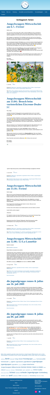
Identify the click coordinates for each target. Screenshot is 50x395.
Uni (16, 272)
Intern (16, 382)
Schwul (14, 88)
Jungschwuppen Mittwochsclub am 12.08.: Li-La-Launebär (24, 240)
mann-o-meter (9, 91)
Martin (24, 271)
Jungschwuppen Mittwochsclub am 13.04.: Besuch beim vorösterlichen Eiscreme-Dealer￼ (24, 103)
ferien (13, 90)
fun (20, 231)
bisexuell (12, 359)
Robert (24, 179)
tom (10, 92)
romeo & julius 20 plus (5, 372)
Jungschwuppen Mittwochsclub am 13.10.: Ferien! (24, 187)
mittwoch (3, 370)
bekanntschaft (11, 304)
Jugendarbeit (19, 87)
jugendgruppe (25, 178)
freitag (16, 359)
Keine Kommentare (10, 275)
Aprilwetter (11, 178)
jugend (13, 361)
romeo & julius (37, 370)
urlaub (16, 305)
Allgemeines (13, 87)
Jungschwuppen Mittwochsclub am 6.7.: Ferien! (24, 25)
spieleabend (15, 375)
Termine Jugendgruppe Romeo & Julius (34, 301)
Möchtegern (28, 271)
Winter (42, 375)
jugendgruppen (35, 231)
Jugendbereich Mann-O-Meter (28, 87)
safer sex (40, 344)
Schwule (18, 372)
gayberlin (16, 90)
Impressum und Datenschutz (16, 380)
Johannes (24, 231)
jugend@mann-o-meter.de (40, 388)
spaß (41, 91)
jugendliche (15, 364)
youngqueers (14, 92)
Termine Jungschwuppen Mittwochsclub (23, 88)
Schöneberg (21, 91)
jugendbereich (28, 361)
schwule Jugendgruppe (31, 91)
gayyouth (20, 90)
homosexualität (40, 359)
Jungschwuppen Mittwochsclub (36, 90)
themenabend (12, 305)
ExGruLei (15, 172)
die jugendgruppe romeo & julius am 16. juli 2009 (25, 282)
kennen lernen (9, 271)
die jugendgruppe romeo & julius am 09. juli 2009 (25, 315)
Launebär (14, 271)
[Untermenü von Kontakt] (5, 14)
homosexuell (20, 304)
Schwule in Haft (16, 392)
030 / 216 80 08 (38, 386)
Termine (10, 387)
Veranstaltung (9, 302)
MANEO (16, 390)
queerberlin (28, 369)
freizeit (21, 359)
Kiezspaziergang (10, 179)
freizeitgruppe (17, 231)
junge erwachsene (26, 90)
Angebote (15, 387)
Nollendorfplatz (15, 91)
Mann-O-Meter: (16, 385)
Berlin (10, 90)
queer (24, 369)
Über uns (20, 387)
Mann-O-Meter (38, 380)
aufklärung (3, 359)
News (6, 387)
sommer (38, 91)
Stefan (14, 84)
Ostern (21, 179)
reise (30, 304)
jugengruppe (20, 364)
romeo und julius (34, 304)
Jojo (9, 361)
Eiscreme (18, 178)
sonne (6, 375)
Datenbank (24, 387)
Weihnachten (38, 375)
